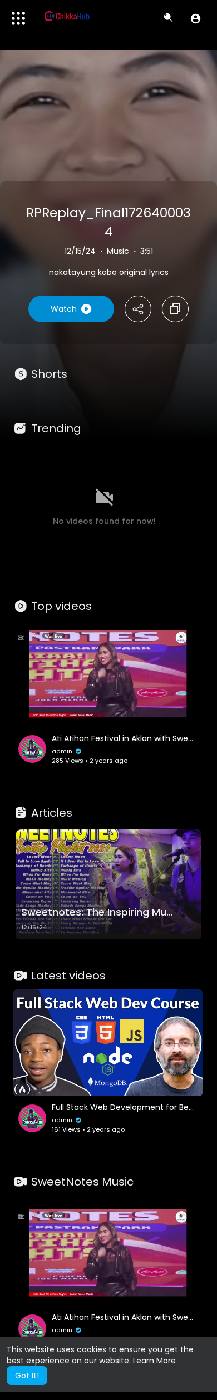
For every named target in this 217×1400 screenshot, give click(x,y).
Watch (64, 308)
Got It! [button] (27, 1375)
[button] (195, 18)
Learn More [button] (154, 1360)
